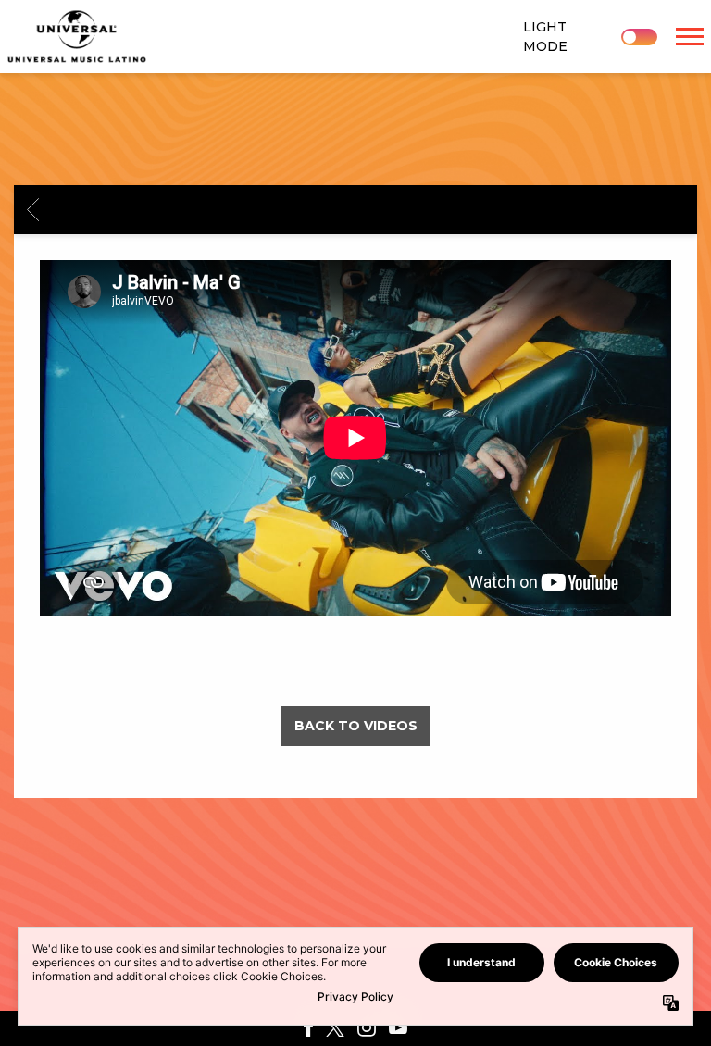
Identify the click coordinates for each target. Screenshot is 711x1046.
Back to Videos (356, 725)
